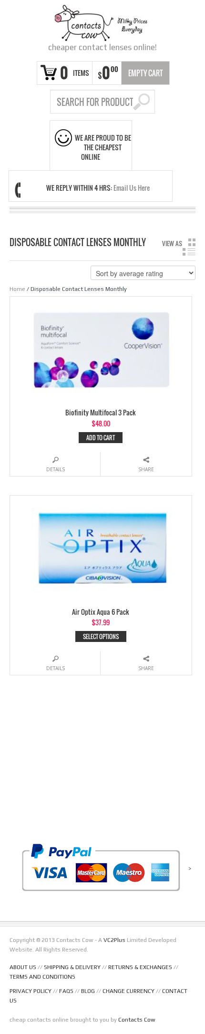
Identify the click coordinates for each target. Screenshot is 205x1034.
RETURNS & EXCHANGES (140, 967)
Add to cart (100, 438)
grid (191, 242)
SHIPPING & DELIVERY (72, 967)
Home (17, 289)
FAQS (66, 991)
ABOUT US (23, 967)
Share (146, 469)
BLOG (88, 991)
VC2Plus (114, 940)
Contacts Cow (136, 1019)
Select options (101, 636)
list (189, 252)
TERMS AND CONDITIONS (42, 976)
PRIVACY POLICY (30, 991)
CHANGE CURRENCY (128, 991)
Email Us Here (131, 188)
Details (55, 469)
